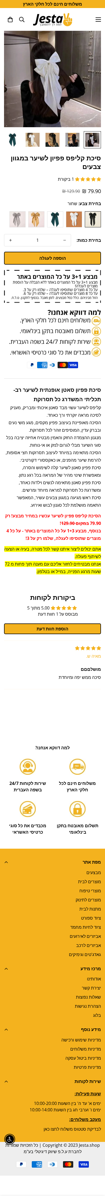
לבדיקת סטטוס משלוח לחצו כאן (72, 1129)
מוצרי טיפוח (90, 891)
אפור (17, 219)
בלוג (97, 1015)
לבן (74, 219)
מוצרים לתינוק (88, 900)
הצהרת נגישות (88, 1006)
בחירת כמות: (88, 240)
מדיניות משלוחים (85, 1049)
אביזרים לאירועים (85, 936)
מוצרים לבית (89, 882)
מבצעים (93, 872)
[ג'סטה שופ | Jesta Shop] (52, 19)
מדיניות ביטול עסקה (83, 1058)
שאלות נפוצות (88, 997)
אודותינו (94, 979)
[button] (10, 19)
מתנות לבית (90, 909)
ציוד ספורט (91, 918)
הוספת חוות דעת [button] (52, 629)
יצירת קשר (91, 988)
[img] (88, 648)
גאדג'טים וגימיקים (85, 954)
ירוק (55, 219)
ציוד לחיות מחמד (85, 927)
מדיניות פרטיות (87, 1067)
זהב (36, 219)
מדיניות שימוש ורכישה (81, 1040)
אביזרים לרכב (88, 945)
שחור (93, 219)
